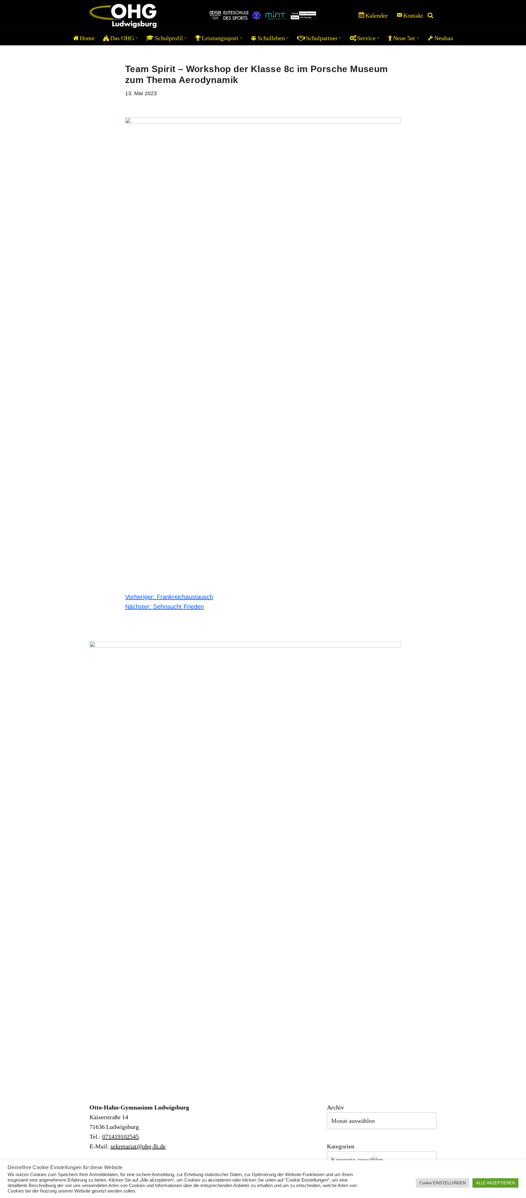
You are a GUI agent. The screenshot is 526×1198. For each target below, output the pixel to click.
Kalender (376, 15)
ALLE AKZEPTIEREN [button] (495, 1183)
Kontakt (413, 15)
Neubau (443, 38)
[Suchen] (430, 15)
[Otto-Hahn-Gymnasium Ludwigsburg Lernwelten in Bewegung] (122, 15)
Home (87, 38)
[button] (136, 38)
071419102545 (120, 1136)
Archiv (335, 1107)
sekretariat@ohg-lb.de (138, 1146)
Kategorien (340, 1146)
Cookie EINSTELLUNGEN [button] (442, 1183)
